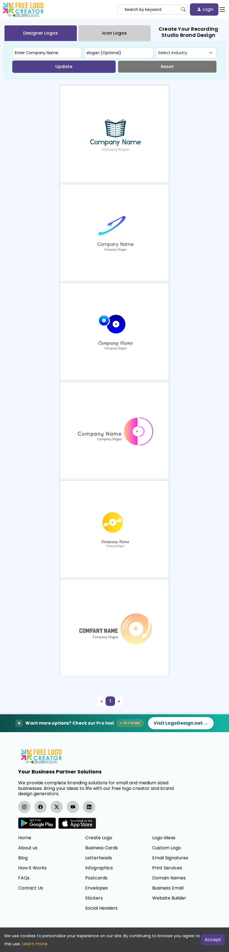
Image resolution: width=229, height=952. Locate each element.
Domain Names (169, 878)
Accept (213, 939)
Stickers (94, 898)
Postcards (96, 878)
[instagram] (24, 807)
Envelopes (96, 888)
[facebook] (40, 807)
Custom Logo (166, 848)
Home (24, 838)
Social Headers (101, 908)
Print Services (167, 868)
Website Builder (169, 898)
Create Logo (98, 838)
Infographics (99, 868)
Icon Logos (114, 33)
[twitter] (57, 807)
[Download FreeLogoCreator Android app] (37, 823)
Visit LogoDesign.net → (181, 723)
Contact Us (30, 888)
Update (63, 66)
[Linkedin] (89, 807)
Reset (167, 66)
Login (207, 9)
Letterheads (98, 858)
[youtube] (73, 807)
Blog (23, 858)
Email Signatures (170, 858)
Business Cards (101, 848)
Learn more (34, 944)
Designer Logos (40, 33)
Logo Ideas (163, 838)
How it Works (32, 868)
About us (27, 848)
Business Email (167, 888)
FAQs (24, 878)
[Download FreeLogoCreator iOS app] (77, 823)
